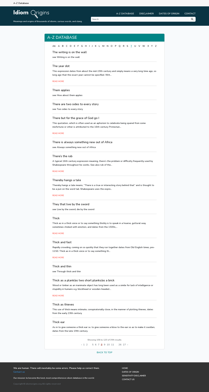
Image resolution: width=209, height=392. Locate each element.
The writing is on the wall (69, 52)
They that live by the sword (70, 204)
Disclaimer (146, 13)
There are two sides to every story (75, 104)
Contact (190, 13)
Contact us (19, 371)
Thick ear (58, 322)
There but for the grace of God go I (75, 118)
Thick (56, 218)
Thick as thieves (63, 304)
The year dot (61, 66)
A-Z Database (125, 13)
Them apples (61, 90)
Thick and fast (62, 242)
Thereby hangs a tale (66, 180)
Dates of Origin (169, 13)
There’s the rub (62, 156)
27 (124, 344)
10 (108, 344)
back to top (104, 352)
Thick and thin (61, 266)
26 (120, 344)
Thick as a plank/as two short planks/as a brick (83, 280)
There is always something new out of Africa (82, 142)
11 (112, 344)
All (54, 46)
